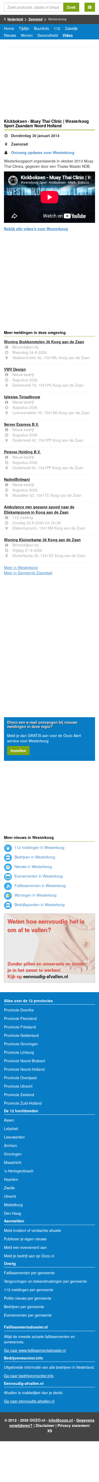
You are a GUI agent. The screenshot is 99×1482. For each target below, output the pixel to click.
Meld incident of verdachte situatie (32, 1230)
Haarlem (11, 1179)
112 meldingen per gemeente (28, 1289)
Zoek (71, 7)
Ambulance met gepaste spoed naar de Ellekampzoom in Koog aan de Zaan (39, 509)
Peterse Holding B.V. (22, 451)
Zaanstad (36, 19)
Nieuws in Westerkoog (32, 866)
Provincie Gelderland (21, 1035)
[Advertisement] (49, 84)
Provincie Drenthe (19, 1010)
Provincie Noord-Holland (24, 1069)
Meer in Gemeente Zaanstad (28, 572)
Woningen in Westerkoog (34, 895)
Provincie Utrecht (18, 1086)
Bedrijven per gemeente (24, 1306)
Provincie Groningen (21, 1043)
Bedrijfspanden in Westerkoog (39, 904)
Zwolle (9, 1187)
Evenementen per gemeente (28, 1315)
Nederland (15, 19)
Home (9, 28)
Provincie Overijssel (20, 1077)
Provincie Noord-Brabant (24, 1060)
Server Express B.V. (21, 424)
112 (57, 28)
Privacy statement (74, 1425)
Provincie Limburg (19, 1052)
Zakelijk (71, 28)
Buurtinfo (41, 28)
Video (68, 35)
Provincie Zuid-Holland (23, 1103)
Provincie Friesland (20, 1026)
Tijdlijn (24, 28)
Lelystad (11, 1128)
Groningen (13, 1153)
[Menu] (89, 7)
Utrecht (10, 1196)
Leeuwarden (14, 1137)
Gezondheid (47, 35)
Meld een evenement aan (25, 1247)
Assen (9, 1120)
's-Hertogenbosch (19, 1170)
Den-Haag (12, 1213)
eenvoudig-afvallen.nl (45, 976)
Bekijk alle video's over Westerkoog (36, 228)
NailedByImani (17, 479)
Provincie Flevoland (20, 1018)
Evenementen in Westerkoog (38, 876)
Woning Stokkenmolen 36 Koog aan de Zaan (44, 341)
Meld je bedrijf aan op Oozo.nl (29, 1255)
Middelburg (13, 1204)
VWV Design (15, 369)
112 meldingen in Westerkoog (38, 847)
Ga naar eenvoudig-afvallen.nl (29, 1401)
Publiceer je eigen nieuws (25, 1238)
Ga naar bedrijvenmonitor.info (29, 1375)
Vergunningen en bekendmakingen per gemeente (45, 1281)
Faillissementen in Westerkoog (39, 885)
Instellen (18, 750)
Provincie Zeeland (19, 1094)
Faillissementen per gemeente (29, 1272)
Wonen (27, 35)
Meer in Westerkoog (21, 567)
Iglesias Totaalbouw (22, 396)
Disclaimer (45, 1425)
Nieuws (10, 35)
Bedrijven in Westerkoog (34, 857)
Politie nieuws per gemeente (27, 1298)
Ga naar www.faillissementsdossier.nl (35, 1350)
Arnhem (10, 1145)
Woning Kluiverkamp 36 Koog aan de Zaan (42, 539)
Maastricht (12, 1162)
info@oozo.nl (61, 1420)
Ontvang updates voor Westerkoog (42, 152)
